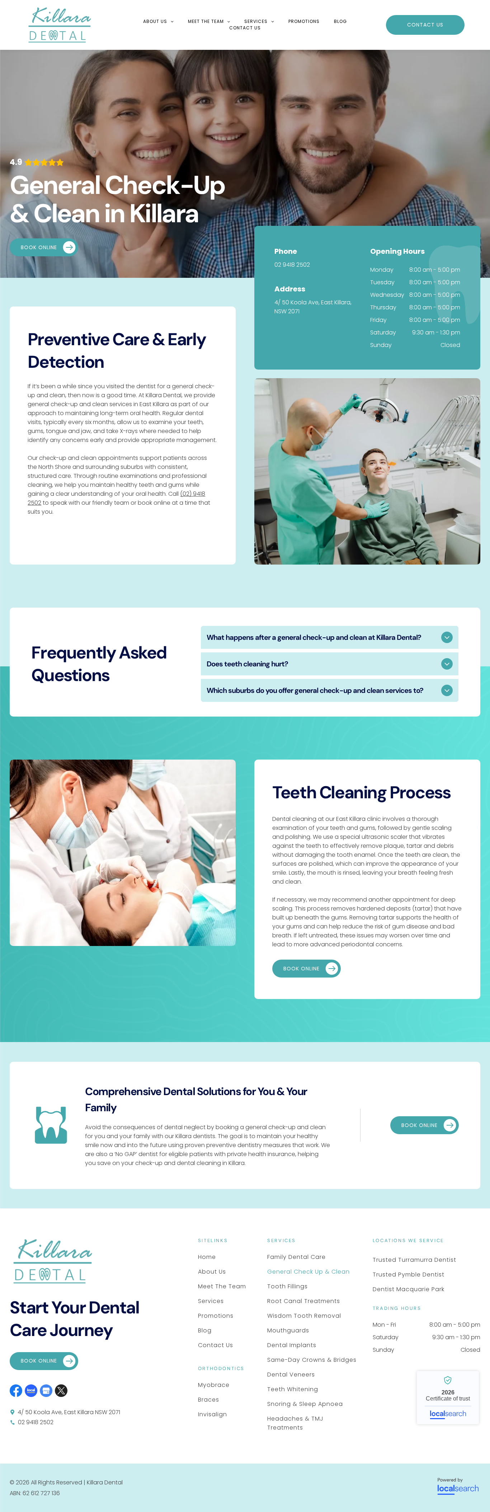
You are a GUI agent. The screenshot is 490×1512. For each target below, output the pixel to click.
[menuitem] (158, 21)
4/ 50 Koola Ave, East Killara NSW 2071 (69, 1412)
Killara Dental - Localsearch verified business (448, 1397)
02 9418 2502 (292, 265)
